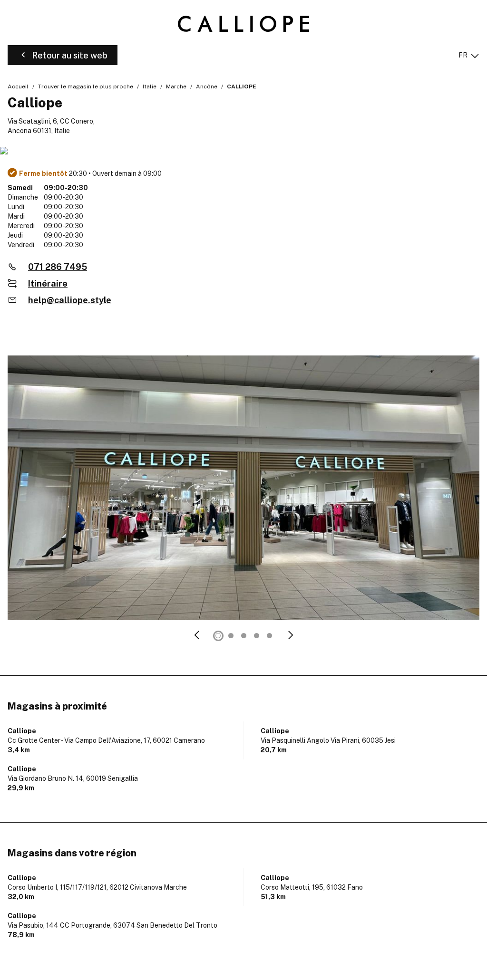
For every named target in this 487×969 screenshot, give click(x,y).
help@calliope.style (69, 300)
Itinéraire (48, 283)
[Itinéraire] (243, 151)
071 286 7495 (57, 267)
